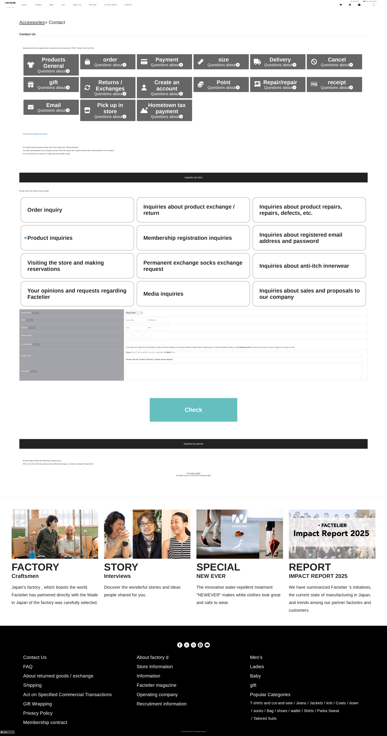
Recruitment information (162, 703)
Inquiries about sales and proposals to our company (309, 294)
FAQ (28, 666)
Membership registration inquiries (187, 238)
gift (253, 685)
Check (193, 410)
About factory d (153, 657)
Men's (256, 657)
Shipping (32, 685)
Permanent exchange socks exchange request (192, 266)
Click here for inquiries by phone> (35, 134)
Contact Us (34, 657)
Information (148, 675)
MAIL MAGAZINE (371, 1)
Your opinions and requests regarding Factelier (76, 294)
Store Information (155, 666)
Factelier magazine (156, 685)
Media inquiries (163, 294)
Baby (255, 675)
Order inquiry (44, 210)
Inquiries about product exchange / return (189, 210)
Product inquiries (50, 238)
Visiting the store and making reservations (65, 266)
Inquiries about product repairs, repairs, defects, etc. (300, 210)
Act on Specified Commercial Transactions (67, 694)
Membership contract (45, 722)
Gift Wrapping (37, 703)
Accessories (32, 22)
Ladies (257, 666)
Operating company (157, 694)
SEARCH (355, 1)
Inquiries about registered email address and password (300, 238)
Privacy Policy (37, 713)
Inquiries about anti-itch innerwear (304, 266)
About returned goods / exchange (58, 675)
